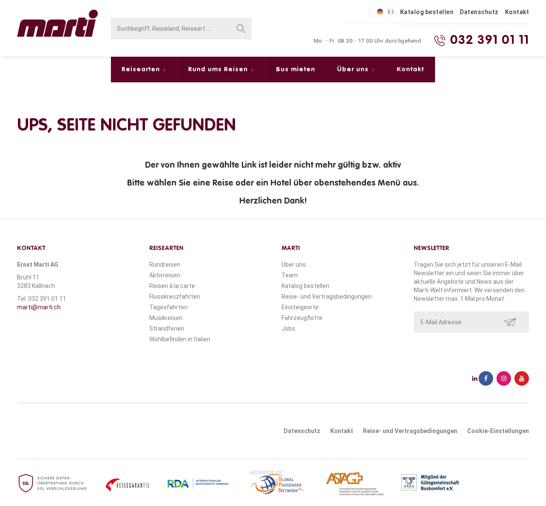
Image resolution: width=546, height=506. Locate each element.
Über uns (354, 69)
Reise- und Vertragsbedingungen (327, 296)
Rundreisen (164, 264)
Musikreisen (166, 317)
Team (290, 275)
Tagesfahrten (168, 307)
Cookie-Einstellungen (498, 430)
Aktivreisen (164, 275)
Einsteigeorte (300, 307)
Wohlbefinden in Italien (179, 339)
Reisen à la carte (172, 285)
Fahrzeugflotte (302, 317)
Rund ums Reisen (219, 69)
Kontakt (517, 12)
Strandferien (166, 328)
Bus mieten (295, 69)
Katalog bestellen (427, 12)
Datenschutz (479, 12)
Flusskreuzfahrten (174, 296)
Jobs (288, 328)
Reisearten (142, 69)
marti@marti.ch (39, 307)
